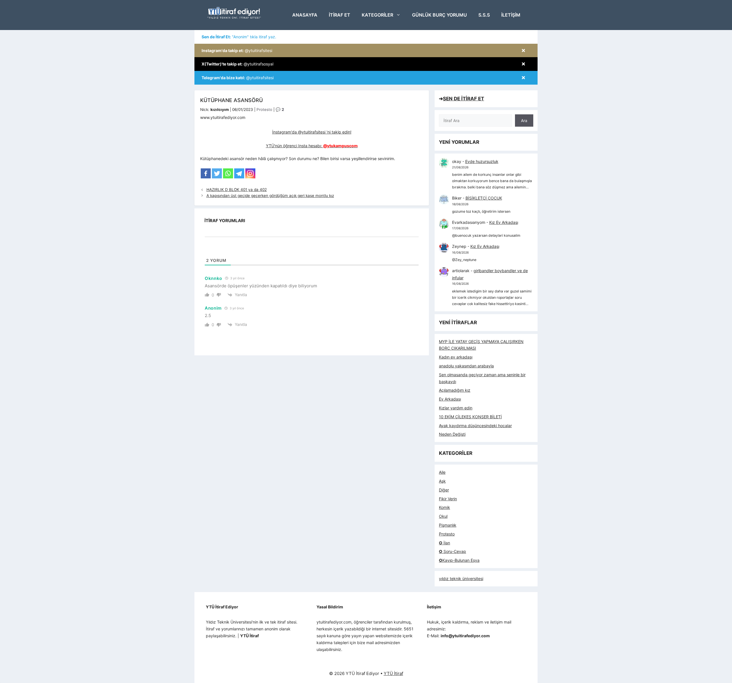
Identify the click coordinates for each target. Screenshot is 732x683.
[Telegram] (239, 173)
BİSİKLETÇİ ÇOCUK (484, 198)
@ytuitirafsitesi (237, 50)
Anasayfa (304, 15)
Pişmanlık (447, 525)
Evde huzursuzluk (481, 161)
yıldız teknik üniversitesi (461, 578)
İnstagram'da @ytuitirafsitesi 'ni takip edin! (311, 132)
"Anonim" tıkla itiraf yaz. (239, 36)
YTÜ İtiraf (393, 673)
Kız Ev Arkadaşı (503, 222)
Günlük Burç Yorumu (439, 15)
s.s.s (484, 15)
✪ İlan (444, 542)
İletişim (510, 15)
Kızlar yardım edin (455, 407)
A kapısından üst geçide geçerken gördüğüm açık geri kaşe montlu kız (270, 195)
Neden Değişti (452, 434)
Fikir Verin (448, 498)
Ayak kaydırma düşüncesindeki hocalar (475, 425)
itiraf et (339, 15)
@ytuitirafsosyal (237, 63)
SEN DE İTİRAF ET (463, 98)
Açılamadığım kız (454, 390)
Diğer (444, 489)
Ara (524, 120)
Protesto (264, 109)
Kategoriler (377, 15)
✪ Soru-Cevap (452, 551)
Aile (442, 472)
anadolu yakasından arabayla (466, 365)
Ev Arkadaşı (450, 399)
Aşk (442, 481)
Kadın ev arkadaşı (455, 357)
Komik (444, 507)
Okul (443, 516)
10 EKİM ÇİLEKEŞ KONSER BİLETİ (470, 416)
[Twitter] (217, 173)
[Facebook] (206, 173)
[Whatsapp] (228, 173)
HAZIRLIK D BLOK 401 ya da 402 (236, 189)
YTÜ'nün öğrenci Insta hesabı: (312, 145)
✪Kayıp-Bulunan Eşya (459, 560)
